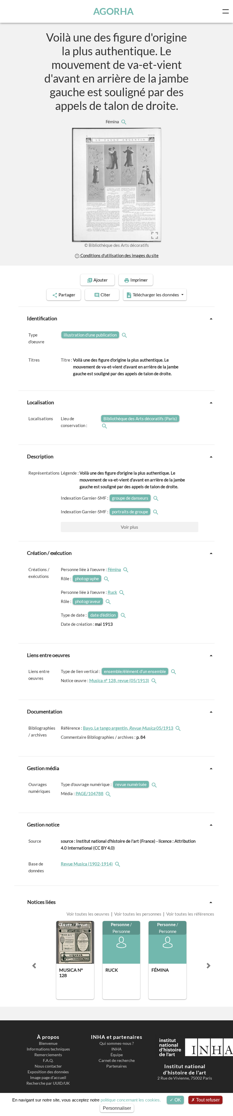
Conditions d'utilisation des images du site (119, 255)
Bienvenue (48, 1043)
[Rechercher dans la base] (118, 863)
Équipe (117, 1054)
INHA (116, 1049)
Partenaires (116, 1066)
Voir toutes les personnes (137, 913)
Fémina (113, 121)
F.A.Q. (48, 1060)
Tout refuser (207, 1099)
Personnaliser (117, 1108)
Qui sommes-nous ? (116, 1043)
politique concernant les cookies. (131, 1099)
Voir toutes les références (189, 913)
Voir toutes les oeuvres (88, 913)
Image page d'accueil (48, 1077)
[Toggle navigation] (227, 11)
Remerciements (48, 1054)
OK (177, 1099)
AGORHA (113, 11)
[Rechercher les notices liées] (123, 121)
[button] (34, 965)
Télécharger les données (156, 294)
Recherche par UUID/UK (48, 1083)
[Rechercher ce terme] (125, 334)
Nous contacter (48, 1066)
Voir (129, 527)
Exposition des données (48, 1071)
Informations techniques (48, 1049)
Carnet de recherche (117, 1060)
